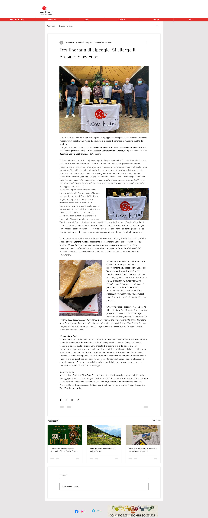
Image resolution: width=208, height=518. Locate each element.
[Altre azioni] (147, 42)
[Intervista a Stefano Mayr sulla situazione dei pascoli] (143, 435)
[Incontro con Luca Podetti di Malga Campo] (104, 435)
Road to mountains (66, 26)
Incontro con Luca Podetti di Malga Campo (102, 450)
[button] (156, 19)
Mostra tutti (157, 421)
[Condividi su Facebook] (60, 400)
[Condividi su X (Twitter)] (66, 400)
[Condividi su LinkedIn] (72, 400)
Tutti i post (51, 26)
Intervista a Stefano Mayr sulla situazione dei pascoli (143, 450)
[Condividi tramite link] (78, 400)
